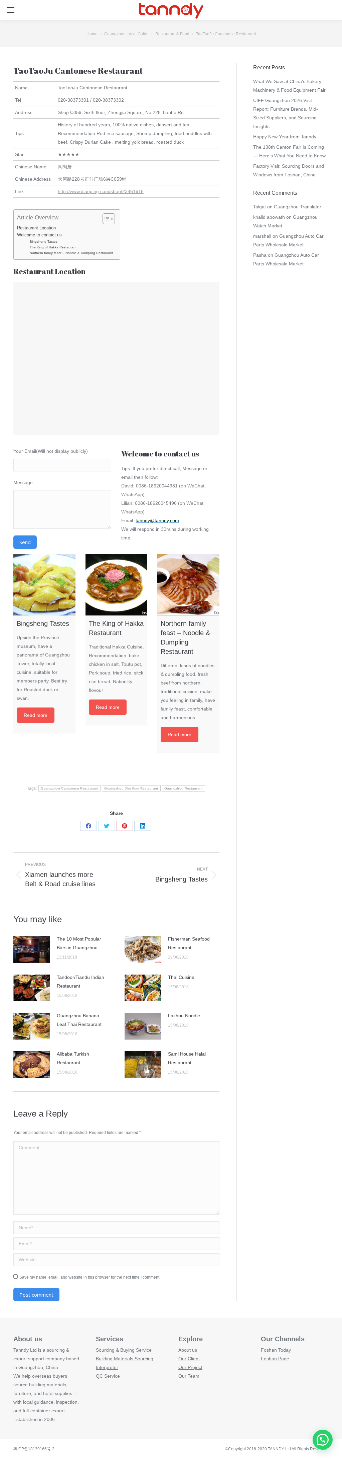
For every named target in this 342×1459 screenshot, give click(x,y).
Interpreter (107, 1367)
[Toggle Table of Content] (105, 218)
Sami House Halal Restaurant (187, 1058)
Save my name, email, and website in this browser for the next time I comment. (89, 1277)
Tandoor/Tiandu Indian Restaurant (80, 982)
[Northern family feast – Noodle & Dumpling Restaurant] (188, 585)
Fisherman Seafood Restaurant (189, 943)
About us (187, 1350)
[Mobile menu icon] (11, 10)
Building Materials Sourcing (124, 1358)
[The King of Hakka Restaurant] (117, 585)
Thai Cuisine (181, 977)
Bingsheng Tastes (43, 241)
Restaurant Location (36, 228)
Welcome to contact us (39, 235)
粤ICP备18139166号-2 (33, 1449)
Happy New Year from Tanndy (284, 136)
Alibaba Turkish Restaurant (73, 1058)
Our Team (188, 1376)
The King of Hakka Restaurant (53, 247)
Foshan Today (276, 1350)
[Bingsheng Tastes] (44, 585)
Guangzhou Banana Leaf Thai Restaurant (79, 1020)
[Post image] (31, 949)
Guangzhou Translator (297, 206)
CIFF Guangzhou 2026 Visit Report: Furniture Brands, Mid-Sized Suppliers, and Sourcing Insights (285, 113)
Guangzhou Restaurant (183, 788)
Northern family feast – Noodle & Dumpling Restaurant (71, 253)
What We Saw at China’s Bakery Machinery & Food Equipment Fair (289, 86)
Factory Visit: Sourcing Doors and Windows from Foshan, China (288, 170)
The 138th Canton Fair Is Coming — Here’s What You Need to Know (289, 151)
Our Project (190, 1367)
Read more (35, 715)
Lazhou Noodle (184, 1015)
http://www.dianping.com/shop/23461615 (101, 191)
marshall (262, 236)
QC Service (108, 1376)
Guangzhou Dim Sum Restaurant (131, 788)
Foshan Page (275, 1358)
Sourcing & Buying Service (124, 1350)
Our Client (189, 1358)
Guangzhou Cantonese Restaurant (69, 788)
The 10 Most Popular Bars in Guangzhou (79, 943)
